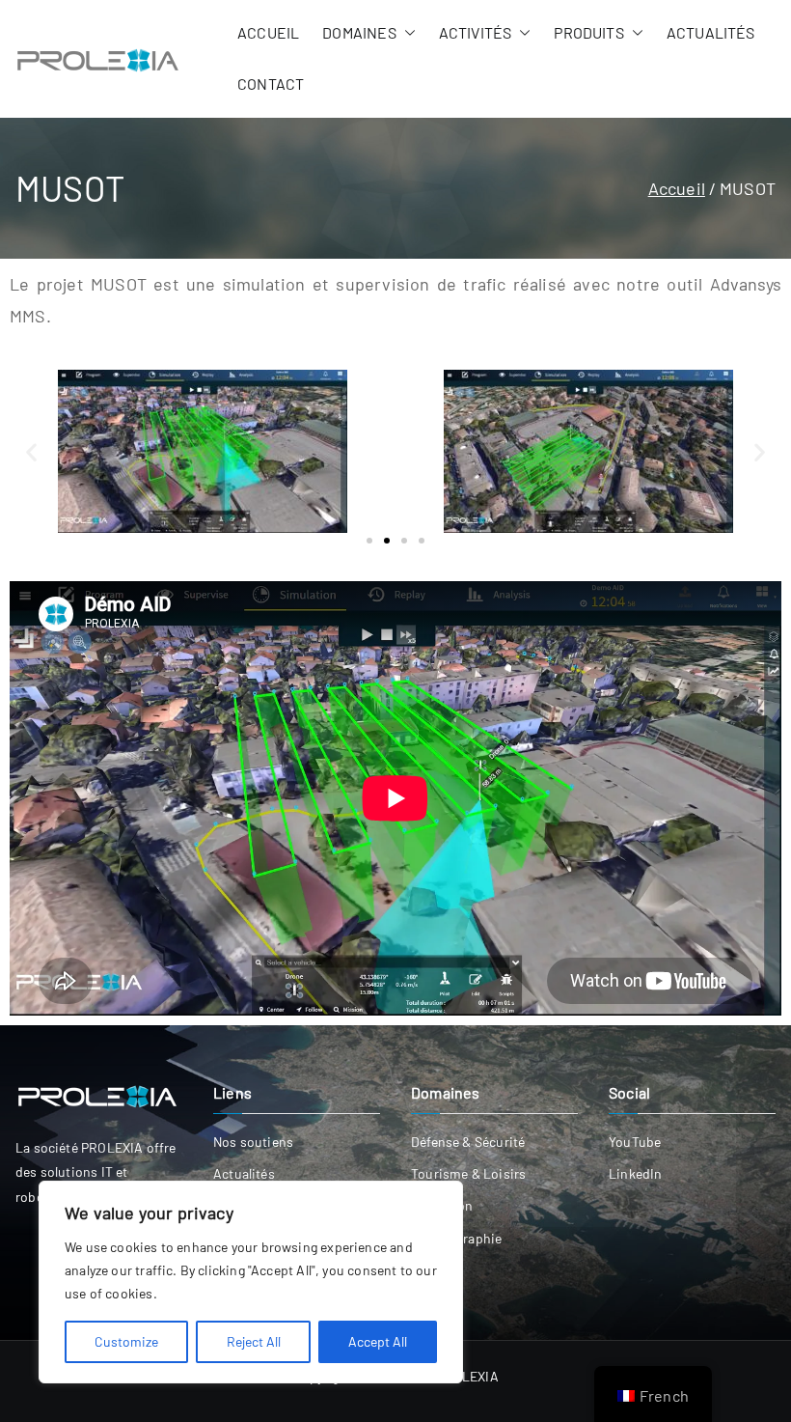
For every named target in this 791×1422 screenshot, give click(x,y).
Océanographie (456, 1238)
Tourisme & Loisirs (468, 1173)
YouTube (635, 1141)
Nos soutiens (253, 1141)
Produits (588, 32)
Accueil (268, 32)
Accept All (377, 1341)
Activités (475, 32)
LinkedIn (635, 1173)
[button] (406, 33)
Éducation (442, 1205)
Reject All (254, 1341)
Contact (270, 83)
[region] (251, 1282)
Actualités (711, 32)
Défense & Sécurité (468, 1141)
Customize (126, 1341)
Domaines (359, 32)
